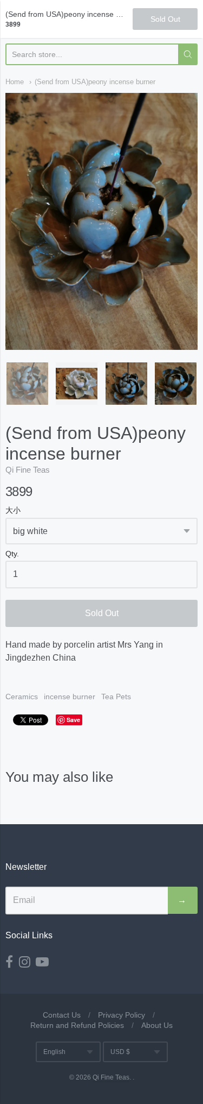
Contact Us (62, 1015)
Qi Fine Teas (27, 469)
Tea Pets (116, 696)
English (54, 1052)
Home (14, 82)
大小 (13, 510)
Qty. (12, 554)
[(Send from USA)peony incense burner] (27, 383)
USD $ (120, 1052)
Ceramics (21, 696)
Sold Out (102, 613)
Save (73, 720)
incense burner (69, 696)
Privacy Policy (121, 1015)
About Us (157, 1025)
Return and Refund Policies (77, 1025)
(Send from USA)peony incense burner (95, 82)
